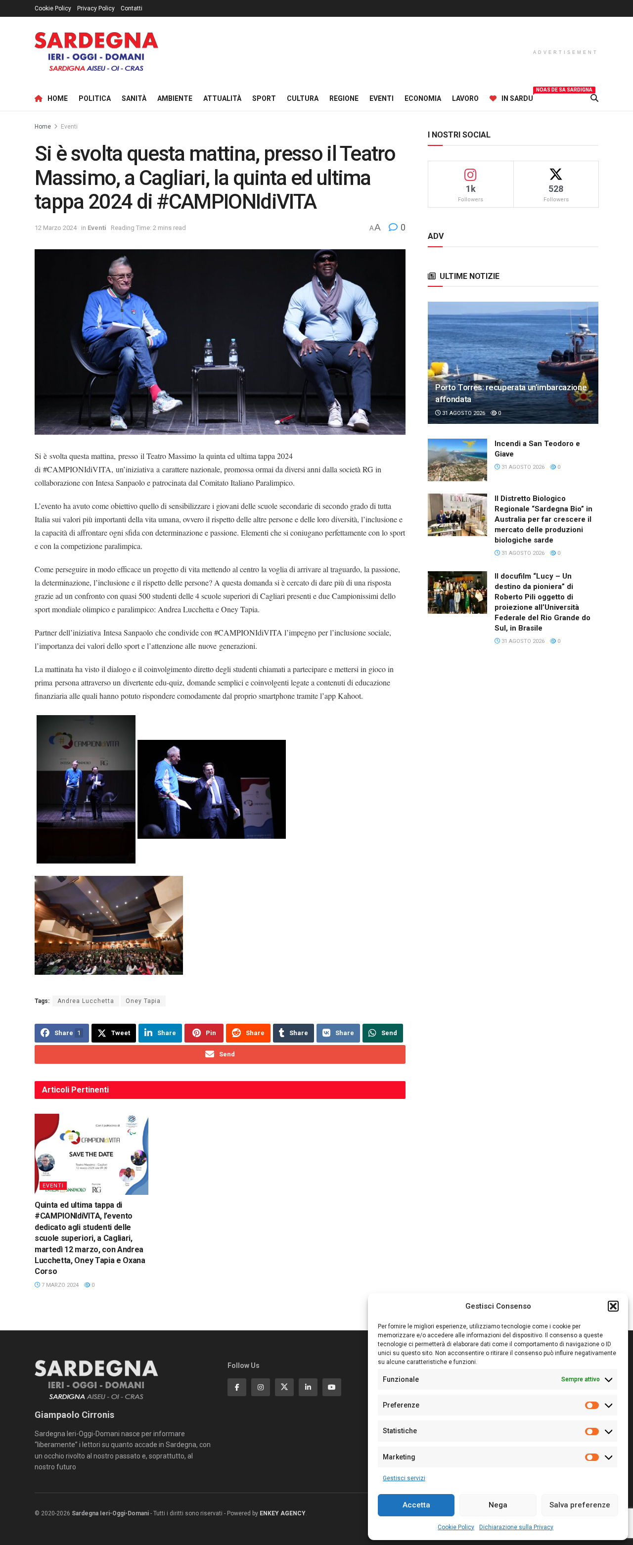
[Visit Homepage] (96, 51)
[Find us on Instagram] (260, 1387)
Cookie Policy (456, 1527)
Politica (95, 98)
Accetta (416, 1504)
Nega (498, 1504)
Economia (423, 98)
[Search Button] (594, 98)
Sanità (134, 98)
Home (57, 98)
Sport (264, 98)
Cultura (302, 98)
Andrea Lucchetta (85, 1001)
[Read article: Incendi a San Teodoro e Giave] (457, 460)
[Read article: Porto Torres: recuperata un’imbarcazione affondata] (513, 363)
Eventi (381, 98)
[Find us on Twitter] (284, 1387)
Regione (344, 98)
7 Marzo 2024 (59, 1285)
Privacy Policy (96, 8)
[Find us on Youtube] (331, 1387)
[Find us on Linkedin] (308, 1387)
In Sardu (517, 96)
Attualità (222, 98)
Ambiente (174, 98)
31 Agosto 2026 (463, 413)
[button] (613, 1306)
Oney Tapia (143, 1001)
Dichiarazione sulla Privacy (516, 1527)
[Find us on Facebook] (236, 1387)
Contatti (131, 8)
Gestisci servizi (404, 1478)
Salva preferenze (579, 1504)
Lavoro (465, 98)
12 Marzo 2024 (56, 227)
